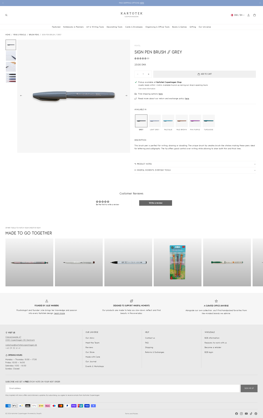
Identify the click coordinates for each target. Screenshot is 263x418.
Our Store (90, 352)
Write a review (155, 203)
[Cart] (254, 15)
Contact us (150, 338)
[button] (140, 58)
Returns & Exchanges (154, 352)
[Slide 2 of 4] (11, 56)
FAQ (146, 343)
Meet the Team (92, 343)
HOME (7, 35)
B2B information (212, 338)
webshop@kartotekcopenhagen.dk (21, 345)
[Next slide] (260, 3)
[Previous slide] (3, 3)
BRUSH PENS (34, 35)
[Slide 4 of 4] (11, 78)
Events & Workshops (95, 366)
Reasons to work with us (216, 343)
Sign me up (249, 388)
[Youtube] (246, 413)
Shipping (149, 347)
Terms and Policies (131, 413)
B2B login (209, 352)
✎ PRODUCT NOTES (143, 164)
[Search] (6, 15)
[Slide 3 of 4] (11, 67)
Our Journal (91, 362)
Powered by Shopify (35, 413)
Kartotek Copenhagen (19, 413)
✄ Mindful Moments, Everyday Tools (153, 170)
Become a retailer (213, 347)
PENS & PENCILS (19, 35)
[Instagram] (241, 413)
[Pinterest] (256, 413)
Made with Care (93, 357)
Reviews (89, 347)
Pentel (138, 46)
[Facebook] (236, 413)
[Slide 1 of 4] (11, 45)
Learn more (59, 313)
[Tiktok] (251, 413)
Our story (90, 338)
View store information (146, 89)
